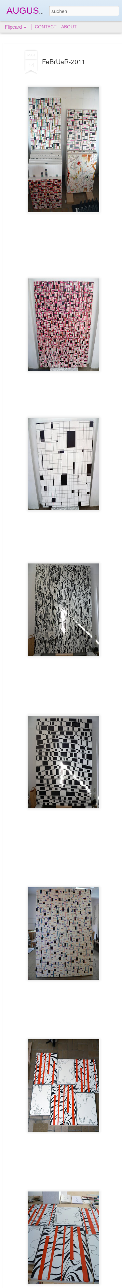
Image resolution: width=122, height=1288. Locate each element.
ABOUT (69, 26)
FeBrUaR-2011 (63, 61)
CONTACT (46, 26)
